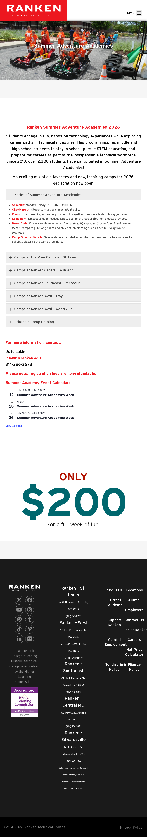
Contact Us (134, 620)
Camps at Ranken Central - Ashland (44, 270)
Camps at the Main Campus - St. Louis (45, 257)
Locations (134, 590)
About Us (114, 590)
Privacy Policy (131, 827)
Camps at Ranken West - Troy (38, 296)
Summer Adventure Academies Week (45, 394)
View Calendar (14, 425)
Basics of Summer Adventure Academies (48, 195)
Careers (134, 640)
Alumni (134, 600)
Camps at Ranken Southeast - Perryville (47, 283)
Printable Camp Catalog (34, 322)
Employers (134, 610)
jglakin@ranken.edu (23, 358)
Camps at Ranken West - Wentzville (43, 309)
